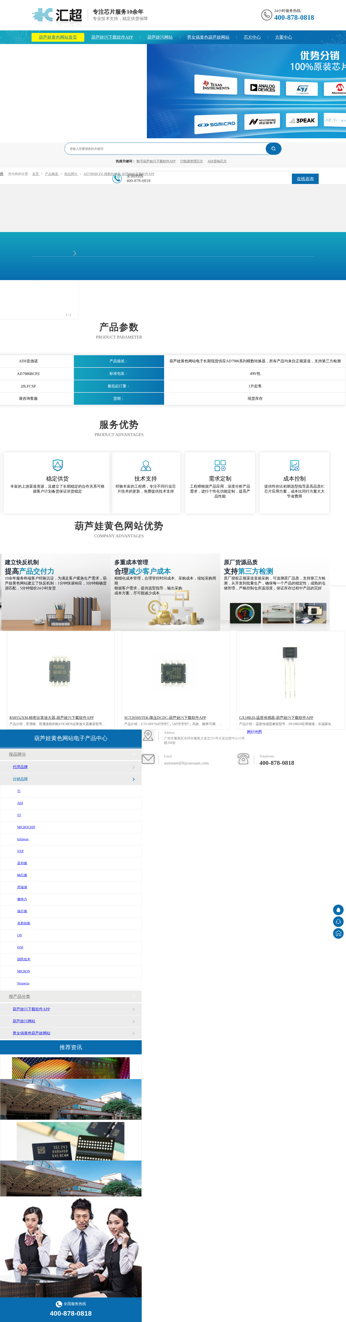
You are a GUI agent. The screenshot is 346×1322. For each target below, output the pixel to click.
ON (19, 935)
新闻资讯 (47, 51)
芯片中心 (252, 37)
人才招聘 (131, 51)
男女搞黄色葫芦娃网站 (208, 37)
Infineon (22, 839)
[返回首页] (338, 933)
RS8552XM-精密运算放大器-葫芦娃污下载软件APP (51, 718)
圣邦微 (22, 863)
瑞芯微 (22, 911)
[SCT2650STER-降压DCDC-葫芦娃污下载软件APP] (175, 671)
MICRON (23, 971)
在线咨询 (305, 178)
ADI (20, 803)
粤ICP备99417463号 (289, 743)
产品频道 (52, 174)
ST (19, 815)
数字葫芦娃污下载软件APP (156, 161)
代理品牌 (20, 767)
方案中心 (283, 37)
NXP (20, 851)
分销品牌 (20, 779)
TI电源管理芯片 (191, 161)
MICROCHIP (26, 827)
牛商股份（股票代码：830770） (201, 781)
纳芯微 (22, 875)
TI (18, 791)
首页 (36, 174)
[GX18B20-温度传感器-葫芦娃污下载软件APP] (290, 671)
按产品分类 (19, 996)
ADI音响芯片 (217, 161)
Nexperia (23, 983)
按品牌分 (71, 174)
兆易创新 (23, 923)
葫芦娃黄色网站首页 (58, 37)
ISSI (20, 947)
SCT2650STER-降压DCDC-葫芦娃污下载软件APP (165, 718)
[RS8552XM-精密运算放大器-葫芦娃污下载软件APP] (61, 671)
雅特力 (22, 899)
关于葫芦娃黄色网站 (89, 51)
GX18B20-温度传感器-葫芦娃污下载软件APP (276, 718)
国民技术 (23, 959)
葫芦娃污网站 (160, 37)
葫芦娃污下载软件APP (112, 37)
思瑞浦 (22, 887)
